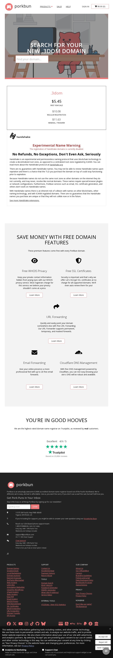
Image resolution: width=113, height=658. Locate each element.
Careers (79, 573)
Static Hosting (12, 594)
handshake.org (56, 164)
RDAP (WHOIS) (46, 585)
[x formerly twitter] (15, 624)
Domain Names (13, 568)
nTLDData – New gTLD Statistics (53, 604)
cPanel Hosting (12, 592)
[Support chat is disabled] (106, 651)
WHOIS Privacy (12, 601)
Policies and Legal (83, 578)
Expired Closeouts (14, 578)
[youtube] (20, 624)
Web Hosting (12, 582)
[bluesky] (43, 624)
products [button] (45, 6)
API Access (11, 615)
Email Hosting (12, 599)
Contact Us (45, 568)
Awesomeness (81, 585)
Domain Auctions (13, 575)
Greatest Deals (12, 571)
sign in (85, 6)
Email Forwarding (13, 608)
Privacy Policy (28, 645)
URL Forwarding (13, 611)
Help (68, 6)
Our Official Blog (82, 571)
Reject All (103, 642)
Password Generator (49, 587)
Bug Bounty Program (84, 582)
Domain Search (47, 583)
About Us (79, 568)
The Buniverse (81, 606)
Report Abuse (46, 575)
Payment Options (48, 573)
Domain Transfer (13, 613)
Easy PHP (10, 597)
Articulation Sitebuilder (16, 587)
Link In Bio (11, 585)
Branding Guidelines (84, 575)
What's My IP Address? (50, 592)
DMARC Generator (48, 590)
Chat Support (21, 540)
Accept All (103, 636)
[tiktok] (32, 624)
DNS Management (14, 604)
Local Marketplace (14, 573)
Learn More (34, 295)
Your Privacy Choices (84, 593)
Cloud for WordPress (15, 590)
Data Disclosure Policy (84, 580)
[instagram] (26, 624)
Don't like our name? (84, 604)
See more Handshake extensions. (24, 200)
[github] (37, 624)
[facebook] (9, 624)
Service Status (46, 595)
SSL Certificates (13, 606)
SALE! (59, 6)
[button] (8, 554)
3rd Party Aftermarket (15, 580)
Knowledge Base (90, 518)
